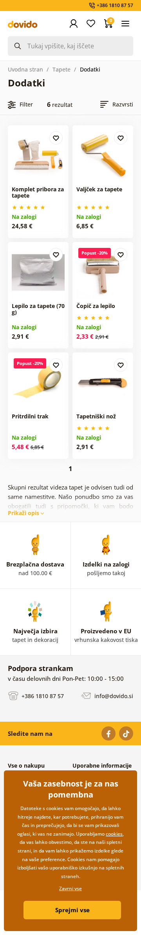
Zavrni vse (70, 888)
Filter (26, 104)
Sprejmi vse (72, 910)
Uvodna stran (25, 69)
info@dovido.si (113, 696)
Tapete (61, 69)
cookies (114, 833)
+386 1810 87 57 (42, 696)
